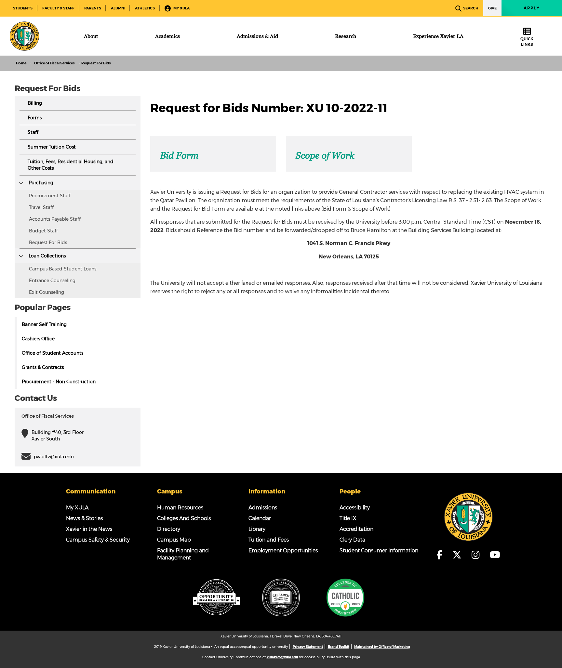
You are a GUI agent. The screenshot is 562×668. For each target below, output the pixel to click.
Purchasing (41, 183)
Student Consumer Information (379, 550)
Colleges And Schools (184, 518)
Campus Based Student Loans (62, 269)
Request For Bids (48, 242)
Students (23, 8)
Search (470, 8)
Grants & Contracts (43, 367)
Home (21, 63)
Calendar (259, 518)
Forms (35, 118)
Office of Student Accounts (52, 353)
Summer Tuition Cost (52, 147)
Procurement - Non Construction (59, 382)
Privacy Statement (308, 647)
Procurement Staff (50, 196)
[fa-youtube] (495, 555)
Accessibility (355, 507)
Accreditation (356, 529)
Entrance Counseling (52, 280)
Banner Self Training (44, 324)
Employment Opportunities (283, 550)
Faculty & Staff (58, 8)
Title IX (348, 518)
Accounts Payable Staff (55, 219)
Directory (168, 529)
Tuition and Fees (268, 540)
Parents (92, 8)
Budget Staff (43, 231)
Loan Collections (47, 256)
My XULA (181, 8)
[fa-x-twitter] (459, 555)
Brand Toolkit (338, 647)
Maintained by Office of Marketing (382, 647)
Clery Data (352, 540)
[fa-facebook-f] (441, 555)
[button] (21, 182)
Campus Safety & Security (98, 540)
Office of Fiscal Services (54, 63)
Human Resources (180, 507)
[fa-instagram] (477, 555)
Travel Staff (41, 207)
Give (492, 8)
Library (256, 529)
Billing (35, 103)
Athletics (145, 8)
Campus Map (174, 540)
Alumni (118, 8)
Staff (33, 132)
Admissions (262, 507)
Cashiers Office (38, 339)
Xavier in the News (89, 529)
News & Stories (84, 518)
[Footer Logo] (468, 516)
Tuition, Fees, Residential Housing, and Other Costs (71, 165)
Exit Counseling (46, 292)
